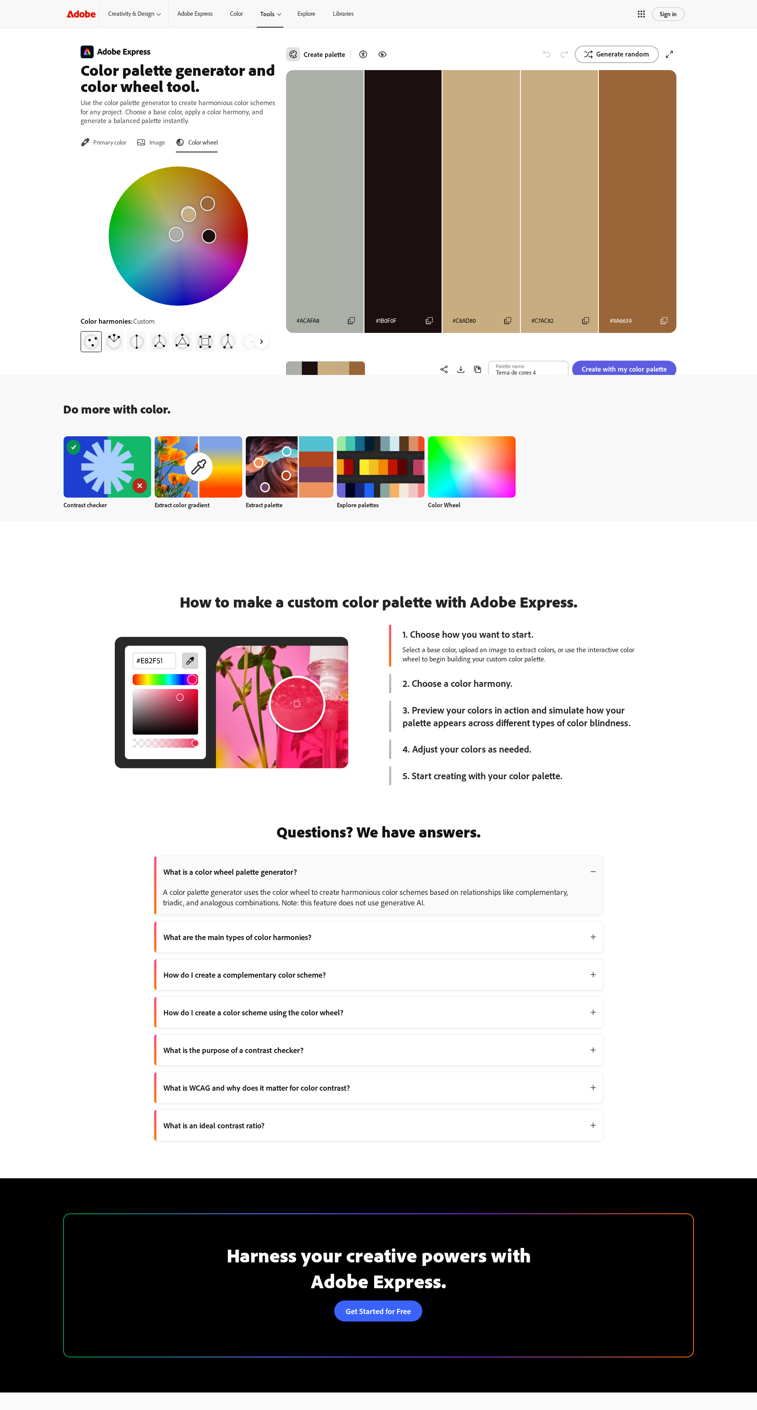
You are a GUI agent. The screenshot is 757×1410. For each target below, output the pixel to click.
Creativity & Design (131, 14)
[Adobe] (81, 14)
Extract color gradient (182, 505)
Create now (107, 466)
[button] (641, 14)
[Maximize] (669, 54)
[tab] (103, 142)
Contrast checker (85, 505)
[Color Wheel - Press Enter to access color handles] (178, 236)
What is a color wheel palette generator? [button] (230, 871)
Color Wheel (444, 505)
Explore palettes (358, 505)
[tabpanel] (178, 255)
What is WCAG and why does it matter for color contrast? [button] (256, 1087)
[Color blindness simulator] (382, 54)
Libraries (343, 14)
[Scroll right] (262, 342)
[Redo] (564, 54)
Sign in (668, 14)
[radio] (91, 341)
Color (236, 14)
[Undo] (547, 54)
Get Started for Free (378, 1311)
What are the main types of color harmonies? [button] (237, 937)
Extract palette (264, 505)
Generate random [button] (622, 53)
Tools (267, 14)
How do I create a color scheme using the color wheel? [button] (253, 1012)
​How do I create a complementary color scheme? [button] (244, 974)
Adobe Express (194, 14)
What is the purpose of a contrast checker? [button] (233, 1050)
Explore (306, 14)
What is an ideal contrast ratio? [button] (214, 1125)
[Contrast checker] (363, 54)
